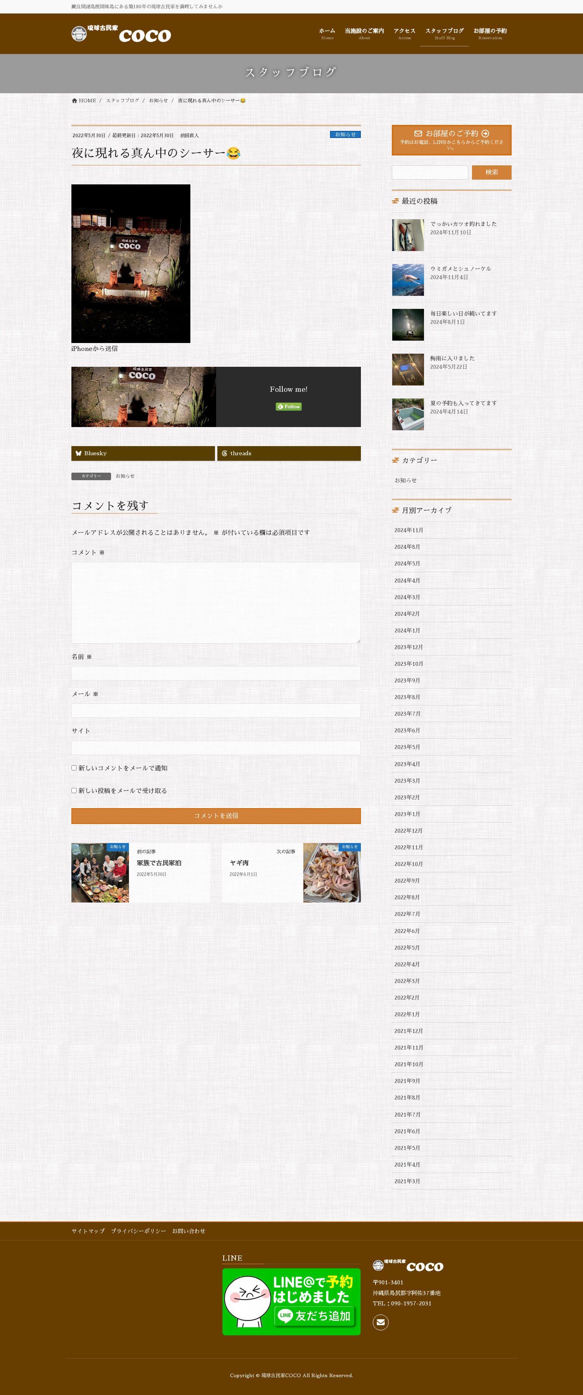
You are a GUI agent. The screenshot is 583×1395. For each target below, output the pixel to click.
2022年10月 (409, 864)
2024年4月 (408, 580)
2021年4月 (408, 1164)
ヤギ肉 (239, 863)
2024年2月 (407, 614)
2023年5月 (408, 747)
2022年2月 (407, 997)
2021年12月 (409, 1031)
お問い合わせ (188, 1231)
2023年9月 (408, 680)
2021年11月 (409, 1047)
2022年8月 (407, 897)
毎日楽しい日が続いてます (463, 313)
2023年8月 (408, 697)
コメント (88, 553)
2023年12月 (409, 647)
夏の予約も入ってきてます (463, 403)
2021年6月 (408, 1131)
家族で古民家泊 (159, 863)
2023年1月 (408, 814)
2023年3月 (408, 781)
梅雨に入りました (452, 358)
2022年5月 (407, 947)
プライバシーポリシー (138, 1231)
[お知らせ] (100, 872)
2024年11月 (409, 530)
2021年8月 (408, 1097)
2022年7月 (408, 914)
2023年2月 (407, 797)
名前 (81, 657)
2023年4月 (408, 764)
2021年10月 (409, 1064)
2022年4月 (407, 964)
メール (85, 694)
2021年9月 (408, 1081)
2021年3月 (408, 1181)
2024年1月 (408, 630)
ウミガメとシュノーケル (460, 269)
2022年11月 (409, 847)
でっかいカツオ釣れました (463, 224)
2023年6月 (408, 730)
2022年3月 (407, 981)
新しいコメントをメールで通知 (123, 768)
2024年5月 (408, 563)
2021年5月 (408, 1148)
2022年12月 (409, 831)
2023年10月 (409, 664)
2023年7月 (408, 714)
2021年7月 (408, 1114)
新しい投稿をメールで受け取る (123, 791)
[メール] (381, 1322)
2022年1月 (407, 1014)
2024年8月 (408, 547)
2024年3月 (408, 597)
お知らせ (345, 134)
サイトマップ (88, 1231)
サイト (80, 731)
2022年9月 (407, 880)
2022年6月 (407, 931)
